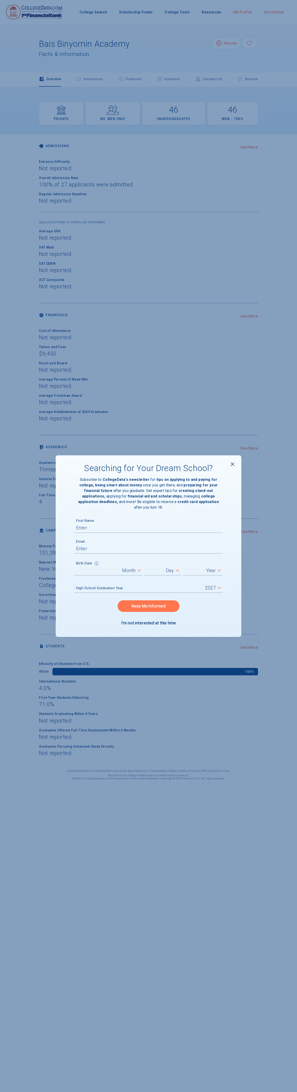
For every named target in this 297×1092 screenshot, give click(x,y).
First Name (85, 521)
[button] (97, 563)
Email (80, 541)
